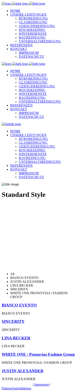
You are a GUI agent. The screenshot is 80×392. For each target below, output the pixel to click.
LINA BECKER (16, 338)
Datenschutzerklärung (16, 388)
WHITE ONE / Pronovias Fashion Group (38, 354)
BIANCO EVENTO (19, 305)
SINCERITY (13, 321)
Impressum (41, 384)
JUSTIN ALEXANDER (23, 371)
